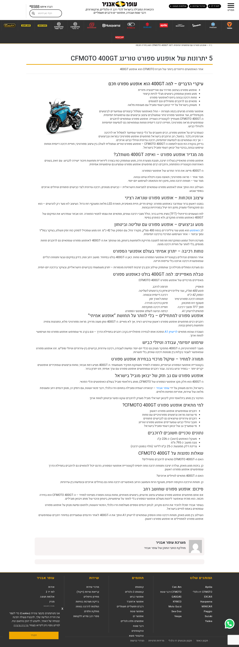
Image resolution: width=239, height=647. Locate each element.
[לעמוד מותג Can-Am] (26, 25)
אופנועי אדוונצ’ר (135, 601)
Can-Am (176, 587)
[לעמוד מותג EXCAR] (9, 25)
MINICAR (207, 606)
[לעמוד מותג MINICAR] (119, 37)
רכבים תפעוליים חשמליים (130, 606)
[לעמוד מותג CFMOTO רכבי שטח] (59, 25)
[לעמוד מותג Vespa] (197, 25)
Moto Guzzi (175, 606)
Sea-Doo (177, 611)
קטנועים (139, 587)
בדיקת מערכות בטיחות (87, 601)
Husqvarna (206, 601)
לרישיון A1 (171, 332)
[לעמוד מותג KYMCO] (131, 25)
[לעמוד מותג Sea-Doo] (42, 25)
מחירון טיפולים (91, 597)
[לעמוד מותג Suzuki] (147, 25)
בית (210, 45)
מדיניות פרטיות (156, 640)
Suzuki (208, 616)
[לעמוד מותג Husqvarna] (111, 25)
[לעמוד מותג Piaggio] (213, 25)
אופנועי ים (138, 616)
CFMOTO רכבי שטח (171, 592)
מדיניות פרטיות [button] (21, 625)
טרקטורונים (138, 631)
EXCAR (208, 597)
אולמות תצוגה (179, 6)
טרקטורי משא (136, 636)
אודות (51, 587)
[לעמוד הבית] (119, 4)
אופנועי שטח (137, 611)
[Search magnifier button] (33, 13)
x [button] (62, 608)
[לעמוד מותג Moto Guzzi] (180, 25)
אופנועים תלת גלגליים (132, 621)
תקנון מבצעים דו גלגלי (180, 640)
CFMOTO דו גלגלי (202, 592)
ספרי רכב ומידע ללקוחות (86, 616)
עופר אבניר (163, 388)
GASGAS (176, 597)
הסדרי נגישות (137, 640)
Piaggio (208, 611)
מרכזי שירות (199, 6)
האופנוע (195, 230)
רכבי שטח (138, 626)
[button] (231, 5)
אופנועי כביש (137, 597)
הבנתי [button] (34, 635)
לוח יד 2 (215, 6)
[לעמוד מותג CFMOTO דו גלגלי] (75, 25)
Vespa (178, 616)
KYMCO (177, 601)
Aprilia (208, 587)
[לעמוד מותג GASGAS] (92, 25)
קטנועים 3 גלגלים (134, 592)
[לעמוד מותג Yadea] (230, 25)
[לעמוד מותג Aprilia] (164, 25)
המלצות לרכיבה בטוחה (87, 606)
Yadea (208, 621)
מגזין (51, 601)
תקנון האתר (202, 640)
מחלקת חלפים (91, 611)
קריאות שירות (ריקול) (88, 592)
